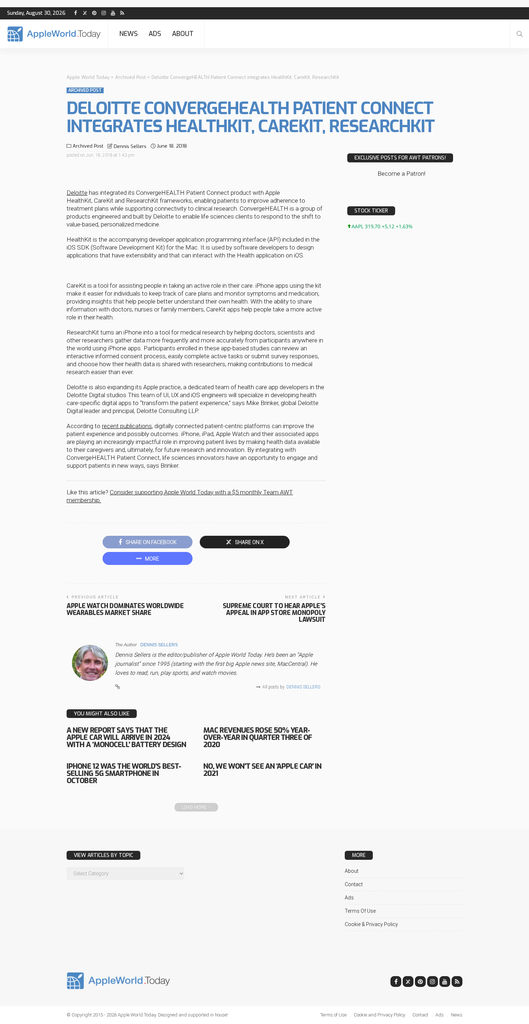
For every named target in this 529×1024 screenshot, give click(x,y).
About (183, 34)
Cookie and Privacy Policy (379, 1015)
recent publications (127, 426)
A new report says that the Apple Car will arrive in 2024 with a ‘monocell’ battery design (126, 738)
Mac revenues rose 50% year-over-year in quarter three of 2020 (257, 738)
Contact (354, 884)
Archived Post (85, 90)
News (128, 34)
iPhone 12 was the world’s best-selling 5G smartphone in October (124, 774)
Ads (155, 34)
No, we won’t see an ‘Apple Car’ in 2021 (262, 770)
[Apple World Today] (54, 34)
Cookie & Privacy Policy (371, 924)
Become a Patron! (401, 173)
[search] (519, 33)
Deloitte (77, 192)
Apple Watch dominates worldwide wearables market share (125, 609)
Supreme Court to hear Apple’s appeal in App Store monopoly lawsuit (274, 613)
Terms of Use (360, 911)
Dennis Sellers (130, 146)
